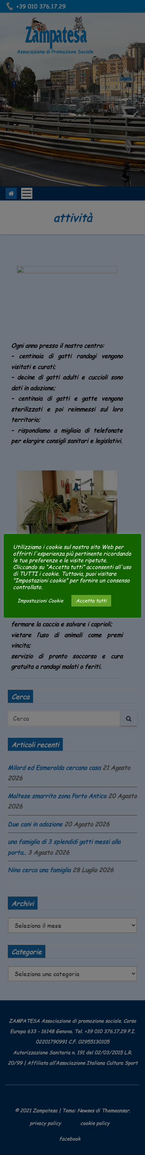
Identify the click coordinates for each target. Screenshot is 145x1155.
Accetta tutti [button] (91, 600)
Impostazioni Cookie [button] (40, 600)
